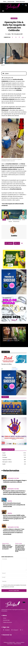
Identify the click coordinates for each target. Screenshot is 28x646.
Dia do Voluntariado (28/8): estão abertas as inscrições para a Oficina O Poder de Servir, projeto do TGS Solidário (14, 517)
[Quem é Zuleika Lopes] (14, 334)
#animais (9, 219)
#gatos (10, 221)
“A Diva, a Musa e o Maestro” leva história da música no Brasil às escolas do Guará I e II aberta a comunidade (13, 531)
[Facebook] (12, 37)
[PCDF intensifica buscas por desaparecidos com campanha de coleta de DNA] (3, 500)
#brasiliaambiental (16, 219)
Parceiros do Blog (6, 364)
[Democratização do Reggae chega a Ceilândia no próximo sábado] (3, 477)
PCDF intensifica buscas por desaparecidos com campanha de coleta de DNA (14, 504)
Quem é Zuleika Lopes (9, 338)
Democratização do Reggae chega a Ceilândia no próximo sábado (15, 481)
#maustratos (16, 221)
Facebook (7, 630)
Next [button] (25, 308)
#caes (23, 219)
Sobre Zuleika (5, 352)
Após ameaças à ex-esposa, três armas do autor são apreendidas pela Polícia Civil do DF (20, 548)
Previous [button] (3, 308)
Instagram (15, 630)
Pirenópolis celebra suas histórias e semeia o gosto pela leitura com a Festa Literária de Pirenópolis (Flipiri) (14, 492)
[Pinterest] (19, 37)
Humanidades (14, 18)
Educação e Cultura (13, 478)
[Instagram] (12, 630)
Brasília (10, 501)
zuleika (9, 34)
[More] (22, 243)
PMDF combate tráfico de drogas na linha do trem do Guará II (7, 547)
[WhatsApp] (22, 37)
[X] (15, 37)
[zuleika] (14, 230)
